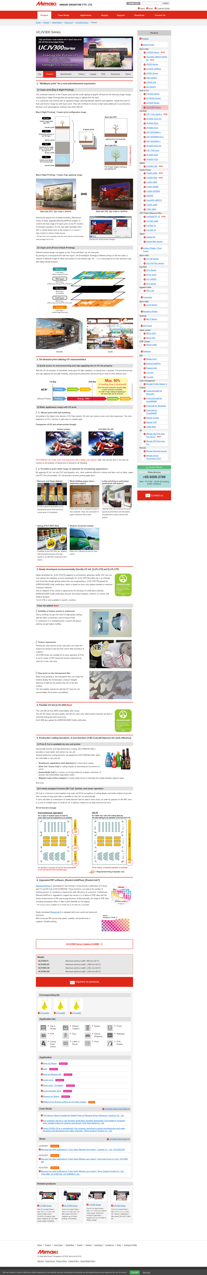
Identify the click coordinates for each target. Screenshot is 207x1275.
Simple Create (152, 418)
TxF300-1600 (152, 221)
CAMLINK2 (151, 427)
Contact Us (160, 15)
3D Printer (147, 326)
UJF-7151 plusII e (156, 114)
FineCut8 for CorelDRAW (151, 411)
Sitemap (40, 1261)
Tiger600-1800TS (154, 200)
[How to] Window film (52, 1074)
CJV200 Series (152, 94)
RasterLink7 (56, 912)
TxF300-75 (151, 225)
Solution (91, 1102)
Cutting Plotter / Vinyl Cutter (152, 249)
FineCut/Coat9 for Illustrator (154, 392)
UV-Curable (44, 1013)
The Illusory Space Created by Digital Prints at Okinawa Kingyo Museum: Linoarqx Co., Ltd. (83, 1115)
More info (146, 1272)
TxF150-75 (151, 230)
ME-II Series (151, 319)
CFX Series (151, 270)
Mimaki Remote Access (156, 451)
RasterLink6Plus (43, 886)
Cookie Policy (73, 1261)
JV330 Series (152, 73)
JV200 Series (152, 64)
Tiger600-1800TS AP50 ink (156, 58)
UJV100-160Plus (153, 69)
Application (85, 15)
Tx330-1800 (151, 182)
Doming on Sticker (51, 1096)
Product (44, 15)
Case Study (63, 15)
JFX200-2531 (152, 155)
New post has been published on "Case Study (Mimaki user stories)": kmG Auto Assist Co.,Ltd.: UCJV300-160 (84, 1160)
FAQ (103, 74)
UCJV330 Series (153, 98)
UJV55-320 (151, 82)
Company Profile (163, 8)
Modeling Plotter (150, 311)
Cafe (45, 1069)
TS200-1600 (154, 178)
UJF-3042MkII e (153, 141)
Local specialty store (52, 1091)
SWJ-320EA (151, 78)
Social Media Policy (87, 1261)
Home (142, 8)
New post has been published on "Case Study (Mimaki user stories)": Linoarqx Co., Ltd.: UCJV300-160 (83, 1150)
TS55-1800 (151, 209)
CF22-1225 (151, 275)
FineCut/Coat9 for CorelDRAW (154, 399)
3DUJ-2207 (151, 333)
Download (139, 15)
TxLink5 (149, 372)
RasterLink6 (151, 368)
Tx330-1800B (152, 187)
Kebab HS (150, 237)
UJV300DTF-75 (155, 216)
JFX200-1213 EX (153, 119)
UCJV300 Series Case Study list (117, 1109)
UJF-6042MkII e (153, 132)
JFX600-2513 (152, 128)
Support (121, 15)
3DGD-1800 (151, 345)
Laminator (147, 297)
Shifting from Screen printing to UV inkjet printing (64, 1102)
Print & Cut (68, 23)
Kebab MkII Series (154, 241)
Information (54, 1146)
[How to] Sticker (50, 1063)
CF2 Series (151, 284)
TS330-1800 (154, 173)
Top (39, 74)
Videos (82, 74)
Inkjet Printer (57, 23)
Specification (66, 74)
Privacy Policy (61, 1261)
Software (147, 351)
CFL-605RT (151, 279)
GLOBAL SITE (133, 3)
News (151, 8)
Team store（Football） (53, 1085)
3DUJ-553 (150, 338)
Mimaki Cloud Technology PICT (153, 457)
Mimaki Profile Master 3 (156, 384)
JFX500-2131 (152, 159)
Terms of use (50, 1261)
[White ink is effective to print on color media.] (84, 529)
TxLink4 (149, 377)
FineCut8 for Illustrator (156, 406)
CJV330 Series (152, 103)
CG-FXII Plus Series (155, 263)
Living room (48, 1080)
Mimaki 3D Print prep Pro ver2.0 (155, 435)
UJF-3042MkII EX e (155, 137)
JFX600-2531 (152, 123)
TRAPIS (149, 196)
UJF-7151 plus (152, 150)
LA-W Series (151, 305)
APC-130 (150, 290)
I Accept (134, 1272)
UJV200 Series (155, 52)
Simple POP (151, 422)
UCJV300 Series (81, 23)
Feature (49, 74)
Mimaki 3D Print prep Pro (155, 442)
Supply (104, 15)
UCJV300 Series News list (119, 1139)
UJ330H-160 (154, 166)
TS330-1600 (151, 205)
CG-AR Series (152, 259)
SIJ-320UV (151, 87)
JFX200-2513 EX (153, 146)
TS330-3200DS (153, 191)
